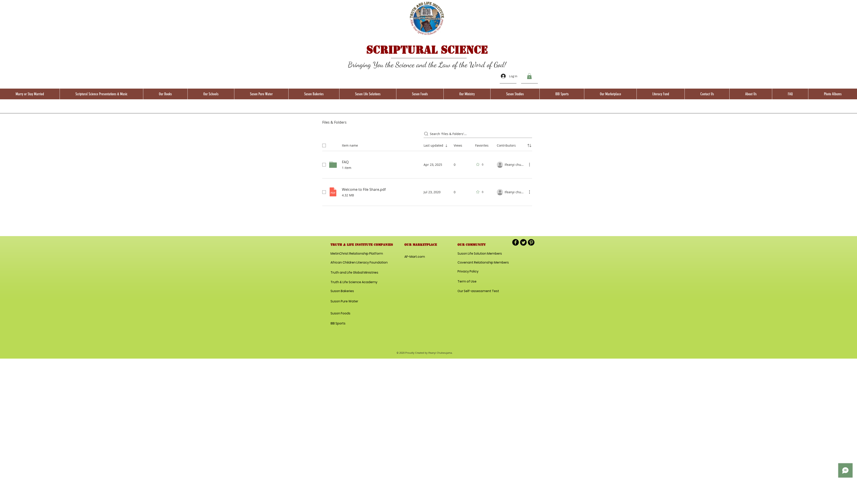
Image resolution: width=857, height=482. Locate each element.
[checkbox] (324, 145)
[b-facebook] (515, 242)
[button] (529, 76)
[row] (427, 144)
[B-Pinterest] (531, 242)
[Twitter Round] (523, 242)
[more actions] (529, 164)
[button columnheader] (529, 145)
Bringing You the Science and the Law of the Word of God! (427, 64)
